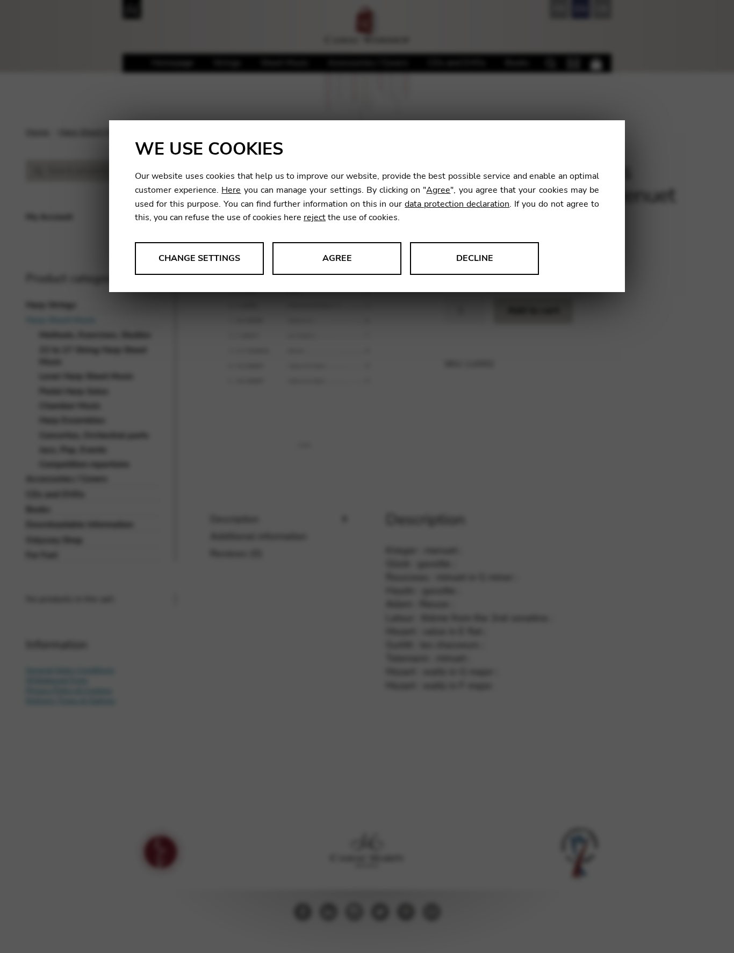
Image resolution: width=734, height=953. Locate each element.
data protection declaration (457, 204)
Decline (474, 258)
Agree (438, 190)
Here (231, 190)
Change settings (199, 258)
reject (315, 217)
